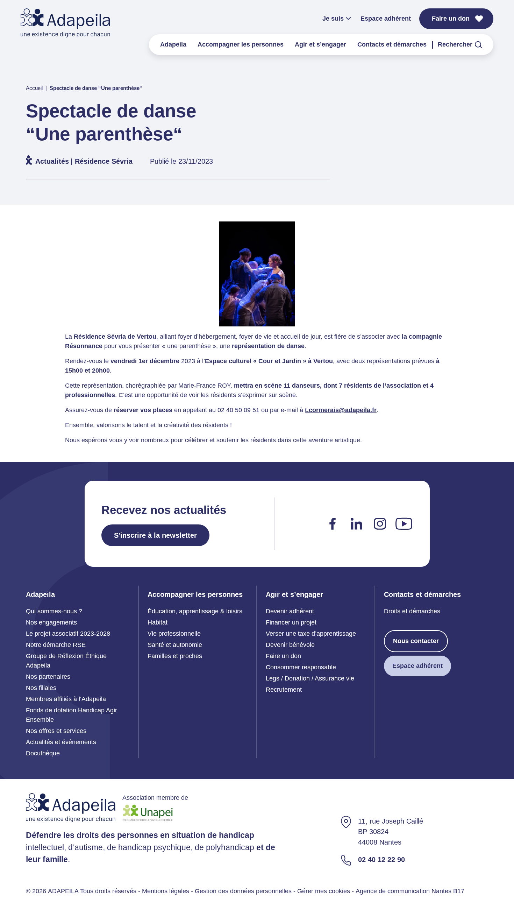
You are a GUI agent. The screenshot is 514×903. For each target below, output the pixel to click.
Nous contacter (416, 640)
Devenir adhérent (290, 611)
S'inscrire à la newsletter (155, 535)
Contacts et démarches (392, 44)
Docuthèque (43, 753)
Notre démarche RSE (56, 644)
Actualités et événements (61, 742)
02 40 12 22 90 (381, 859)
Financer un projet (291, 622)
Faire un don (451, 18)
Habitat (157, 622)
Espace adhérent (385, 18)
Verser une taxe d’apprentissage (311, 633)
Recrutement (284, 689)
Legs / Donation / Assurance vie (310, 678)
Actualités (52, 161)
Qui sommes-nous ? (54, 611)
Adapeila (173, 44)
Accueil (34, 88)
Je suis (333, 18)
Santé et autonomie (175, 644)
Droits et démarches (412, 611)
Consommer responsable (301, 667)
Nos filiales (41, 687)
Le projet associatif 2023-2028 (68, 633)
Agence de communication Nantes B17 (410, 891)
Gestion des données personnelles (243, 891)
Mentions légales (165, 891)
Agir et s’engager (320, 44)
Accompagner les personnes (241, 44)
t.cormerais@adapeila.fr (341, 410)
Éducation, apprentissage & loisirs (195, 611)
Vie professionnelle (174, 633)
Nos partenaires (48, 676)
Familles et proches (175, 655)
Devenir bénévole (290, 644)
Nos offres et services (56, 730)
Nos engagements (51, 622)
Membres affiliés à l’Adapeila (66, 699)
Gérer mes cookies (323, 891)
